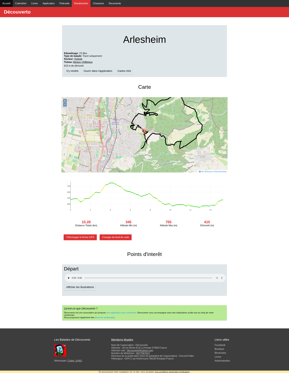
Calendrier (20, 3)
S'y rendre (72, 70)
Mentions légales (122, 339)
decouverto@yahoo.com (140, 350)
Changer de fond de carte (115, 237)
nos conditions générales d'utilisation (172, 372)
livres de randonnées (105, 317)
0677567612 (143, 353)
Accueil (6, 3)
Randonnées (81, 3)
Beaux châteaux (83, 62)
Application (49, 3)
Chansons (98, 3)
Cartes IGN (124, 70)
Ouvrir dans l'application (98, 70)
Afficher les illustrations (80, 287)
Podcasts (64, 3)
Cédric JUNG (75, 360)
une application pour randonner (121, 312)
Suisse (78, 58)
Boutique (219, 349)
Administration (222, 360)
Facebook (220, 345)
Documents (115, 3)
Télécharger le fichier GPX (80, 237)
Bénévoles (220, 353)
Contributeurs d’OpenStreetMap (214, 171)
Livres (34, 3)
